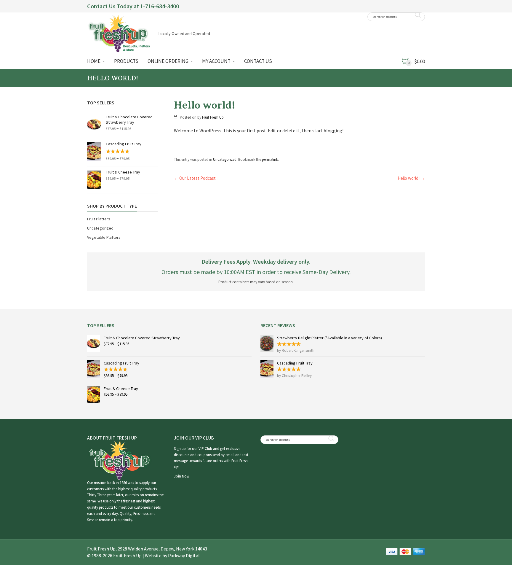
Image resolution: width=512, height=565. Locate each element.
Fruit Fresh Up (213, 117)
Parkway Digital (184, 555)
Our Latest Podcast (195, 178)
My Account (216, 61)
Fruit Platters (98, 219)
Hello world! (411, 178)
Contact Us (258, 61)
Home (93, 61)
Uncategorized (224, 159)
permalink (270, 159)
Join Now (181, 476)
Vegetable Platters (104, 237)
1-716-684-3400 (159, 6)
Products (126, 61)
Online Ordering (168, 61)
